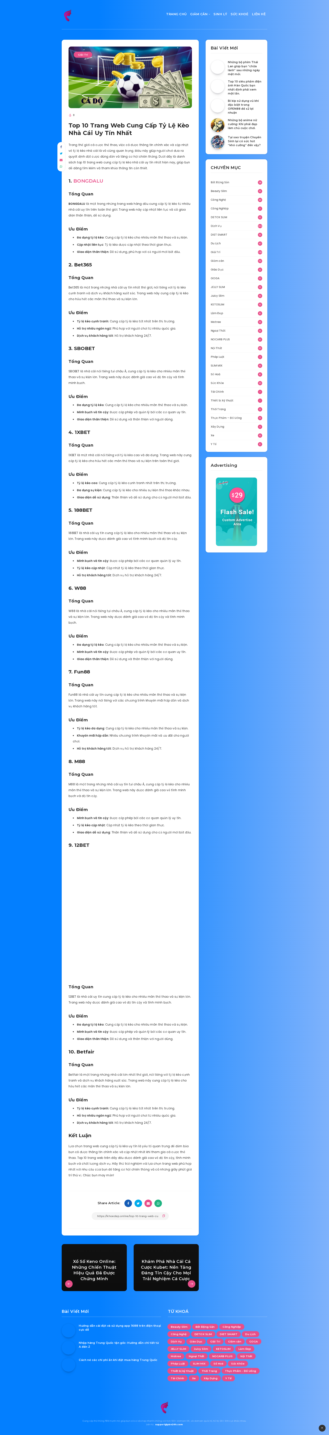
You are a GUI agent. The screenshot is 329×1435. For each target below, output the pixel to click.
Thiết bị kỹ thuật (222, 400)
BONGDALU (88, 181)
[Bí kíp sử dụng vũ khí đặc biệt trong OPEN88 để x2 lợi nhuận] (217, 106)
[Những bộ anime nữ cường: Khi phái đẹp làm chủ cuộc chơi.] (217, 125)
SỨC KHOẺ (239, 14)
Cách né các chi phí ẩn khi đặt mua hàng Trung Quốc (118, 1360)
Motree (216, 322)
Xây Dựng (217, 427)
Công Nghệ (218, 200)
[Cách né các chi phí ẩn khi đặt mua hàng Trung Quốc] (68, 1365)
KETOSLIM (217, 304)
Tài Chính (217, 392)
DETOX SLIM (219, 217)
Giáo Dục (217, 270)
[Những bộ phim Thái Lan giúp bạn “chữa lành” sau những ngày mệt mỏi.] (217, 67)
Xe (212, 435)
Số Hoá (215, 374)
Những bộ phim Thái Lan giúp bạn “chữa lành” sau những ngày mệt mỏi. (244, 68)
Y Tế (214, 444)
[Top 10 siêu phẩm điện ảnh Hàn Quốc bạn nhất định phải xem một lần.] (217, 86)
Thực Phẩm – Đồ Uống (226, 418)
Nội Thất (216, 348)
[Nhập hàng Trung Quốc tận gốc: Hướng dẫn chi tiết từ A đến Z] (68, 1348)
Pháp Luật (217, 357)
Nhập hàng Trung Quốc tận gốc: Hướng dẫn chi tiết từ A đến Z (119, 1344)
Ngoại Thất (218, 331)
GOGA (215, 278)
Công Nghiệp (220, 208)
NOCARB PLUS (220, 339)
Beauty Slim (219, 191)
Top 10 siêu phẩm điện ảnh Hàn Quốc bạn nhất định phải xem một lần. (244, 87)
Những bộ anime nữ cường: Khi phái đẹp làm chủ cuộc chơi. (242, 124)
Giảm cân (217, 261)
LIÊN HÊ (259, 14)
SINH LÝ (220, 14)
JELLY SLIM (218, 287)
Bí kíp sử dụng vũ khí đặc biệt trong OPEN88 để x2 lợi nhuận (243, 106)
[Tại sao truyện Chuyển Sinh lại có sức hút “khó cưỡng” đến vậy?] (217, 142)
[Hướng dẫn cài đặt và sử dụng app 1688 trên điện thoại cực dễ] (68, 1330)
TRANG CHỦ (176, 14)
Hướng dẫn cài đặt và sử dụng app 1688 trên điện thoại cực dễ (120, 1327)
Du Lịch (216, 243)
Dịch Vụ (216, 226)
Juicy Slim (217, 296)
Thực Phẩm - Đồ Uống (240, 1371)
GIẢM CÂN (199, 14)
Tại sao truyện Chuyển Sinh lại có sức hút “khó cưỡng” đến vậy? (244, 141)
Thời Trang (218, 409)
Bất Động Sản (220, 182)
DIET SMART (219, 235)
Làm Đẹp (217, 313)
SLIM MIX (216, 366)
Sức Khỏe (217, 383)
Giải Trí (83, 54)
